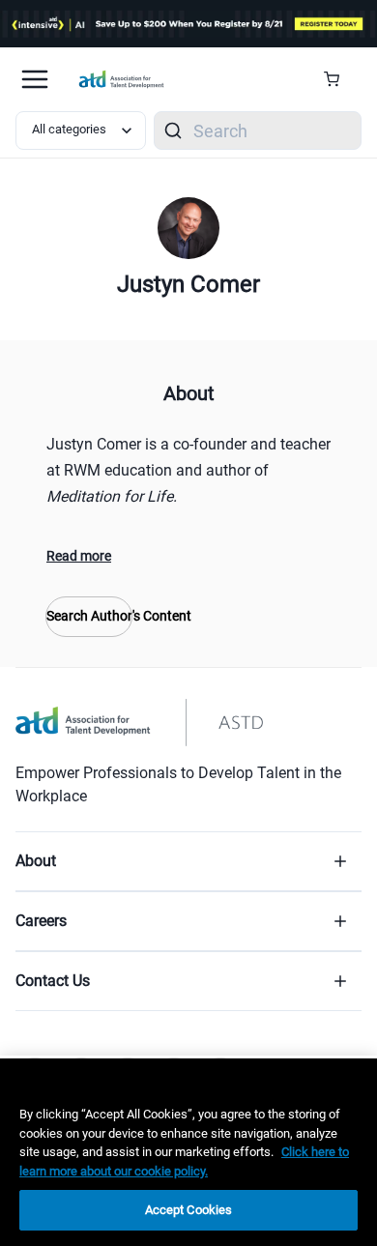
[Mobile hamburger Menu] (34, 79)
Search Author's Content (88, 615)
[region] (188, 1152)
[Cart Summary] (339, 79)
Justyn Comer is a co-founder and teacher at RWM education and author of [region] (188, 470)
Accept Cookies (189, 1210)
